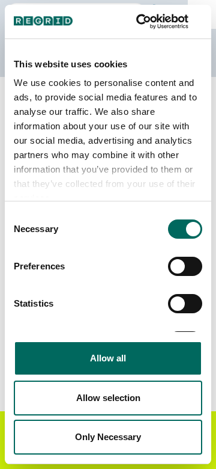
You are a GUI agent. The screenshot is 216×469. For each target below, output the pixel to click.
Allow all (108, 358)
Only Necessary (108, 437)
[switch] (185, 266)
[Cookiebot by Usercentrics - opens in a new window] (152, 21)
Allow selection (108, 398)
